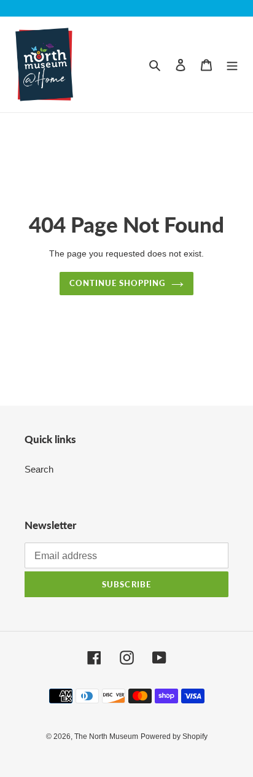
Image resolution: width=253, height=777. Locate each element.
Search (39, 469)
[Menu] (232, 65)
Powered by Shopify (174, 736)
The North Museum (106, 736)
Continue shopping (117, 283)
